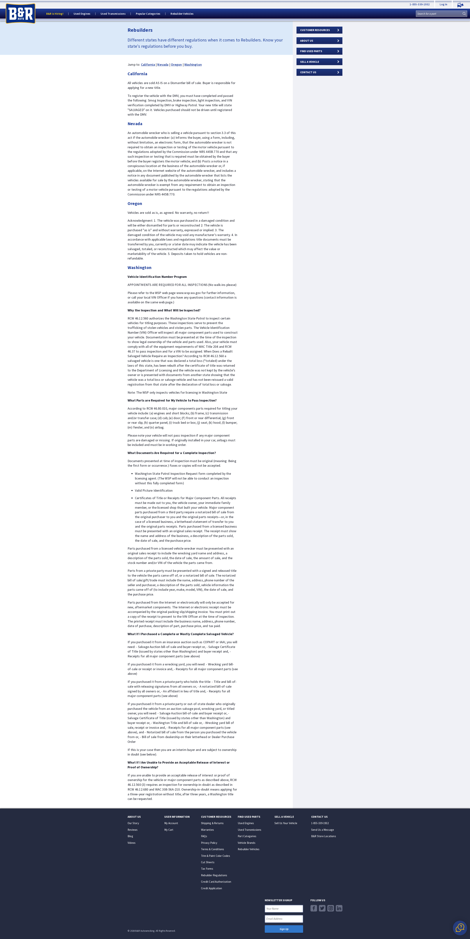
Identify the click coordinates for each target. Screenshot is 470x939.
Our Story (133, 823)
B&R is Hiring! (54, 13)
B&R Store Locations (323, 836)
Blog (130, 836)
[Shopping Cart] (461, 4)
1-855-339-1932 (420, 4)
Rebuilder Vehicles (182, 13)
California (148, 64)
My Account (171, 823)
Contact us (308, 72)
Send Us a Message (322, 829)
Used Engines (82, 13)
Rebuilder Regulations (214, 875)
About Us (306, 40)
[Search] (464, 13)
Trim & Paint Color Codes (215, 856)
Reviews (133, 829)
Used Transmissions (113, 13)
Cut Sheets (207, 862)
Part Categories (247, 836)
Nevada (162, 64)
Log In (443, 4)
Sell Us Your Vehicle (285, 823)
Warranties (207, 829)
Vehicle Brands (246, 842)
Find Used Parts (311, 51)
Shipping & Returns (212, 823)
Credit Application (211, 888)
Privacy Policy (209, 842)
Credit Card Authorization (216, 881)
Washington (193, 64)
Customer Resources (315, 30)
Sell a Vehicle (309, 61)
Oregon (176, 64)
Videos (131, 842)
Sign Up (284, 929)
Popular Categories (148, 13)
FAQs (204, 836)
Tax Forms (207, 868)
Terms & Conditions (212, 849)
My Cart (168, 829)
